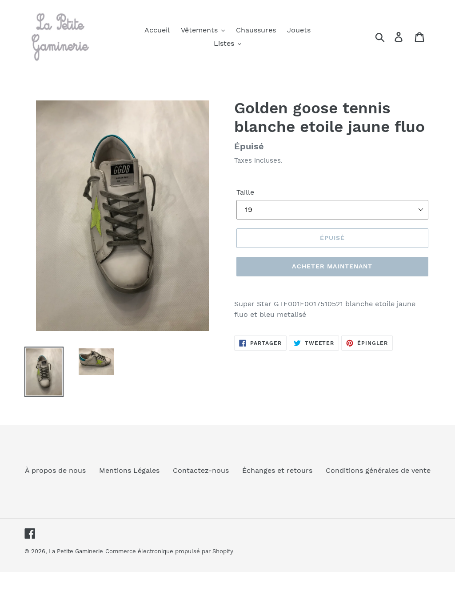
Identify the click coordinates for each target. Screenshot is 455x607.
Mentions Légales (129, 470)
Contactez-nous (201, 470)
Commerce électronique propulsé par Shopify (169, 551)
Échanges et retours (277, 470)
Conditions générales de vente (378, 470)
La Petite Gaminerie (75, 551)
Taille (245, 192)
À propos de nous (55, 470)
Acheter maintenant (332, 266)
